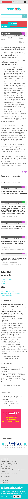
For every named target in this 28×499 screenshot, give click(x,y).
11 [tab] (26, 445)
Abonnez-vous (6, 2)
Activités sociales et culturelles (8, 461)
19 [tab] (22, 447)
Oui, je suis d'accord (6, 496)
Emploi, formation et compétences (9, 167)
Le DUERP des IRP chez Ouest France (13, 313)
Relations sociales (6, 169)
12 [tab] (5, 447)
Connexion (16, 2)
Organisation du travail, (8, 291)
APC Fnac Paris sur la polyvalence (11, 337)
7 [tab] (17, 445)
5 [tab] (12, 445)
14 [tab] (10, 447)
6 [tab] (15, 445)
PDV (7, 39)
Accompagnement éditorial (11, 403)
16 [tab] (15, 447)
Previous (2, 444)
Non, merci (17, 496)
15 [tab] (12, 447)
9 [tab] (22, 445)
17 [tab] (17, 447)
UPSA (3, 283)
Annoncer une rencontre (10, 387)
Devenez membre (9, 25)
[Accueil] (14, 9)
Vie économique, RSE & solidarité (9, 473)
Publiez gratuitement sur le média (13, 396)
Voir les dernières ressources (12, 356)
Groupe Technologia (19, 249)
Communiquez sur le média (11, 405)
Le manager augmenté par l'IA (14, 378)
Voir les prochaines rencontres (12, 385)
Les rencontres (4, 480)
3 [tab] (8, 445)
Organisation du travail (7, 198)
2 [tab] (5, 445)
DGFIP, (3, 281)
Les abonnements (5, 479)
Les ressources (4, 482)
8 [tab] (19, 445)
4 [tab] (10, 445)
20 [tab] (24, 447)
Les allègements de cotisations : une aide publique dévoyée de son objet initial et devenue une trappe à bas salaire (13, 309)
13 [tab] (8, 447)
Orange (10, 37)
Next (25, 444)
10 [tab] (24, 445)
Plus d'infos (23, 493)
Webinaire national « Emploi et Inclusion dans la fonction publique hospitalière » (12, 369)
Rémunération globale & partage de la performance (13, 469)
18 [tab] (19, 447)
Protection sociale (5, 466)
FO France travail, (6, 279)
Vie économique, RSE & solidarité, (11, 293)
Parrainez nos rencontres (10, 401)
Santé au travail (5, 249)
